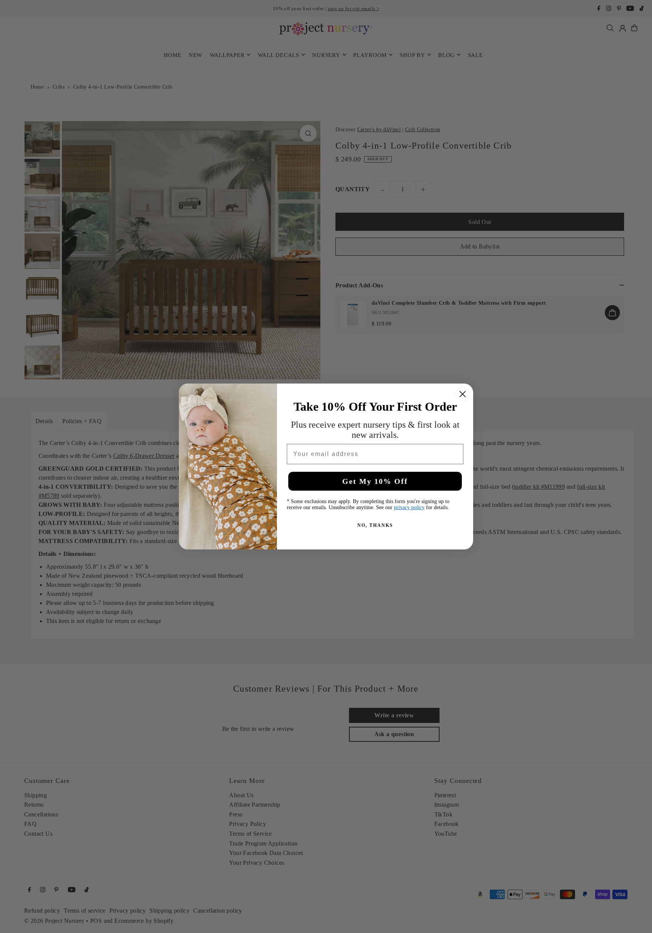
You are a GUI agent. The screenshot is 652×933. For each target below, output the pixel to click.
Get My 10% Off (375, 481)
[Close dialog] (462, 394)
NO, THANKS (375, 525)
